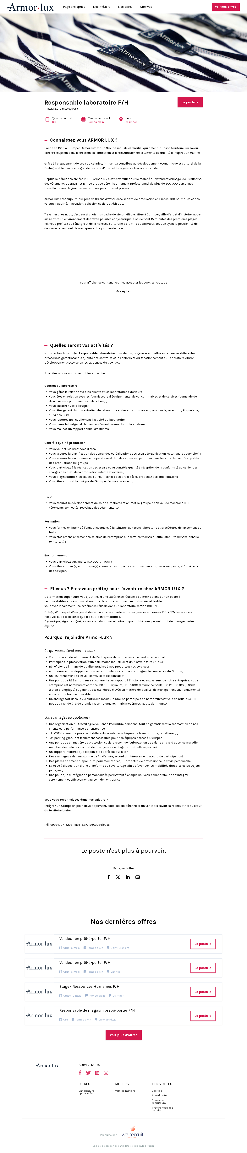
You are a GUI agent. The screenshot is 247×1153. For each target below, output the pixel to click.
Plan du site (159, 1095)
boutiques (182, 199)
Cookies (157, 1090)
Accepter (123, 291)
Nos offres (125, 6)
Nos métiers (101, 6)
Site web (146, 6)
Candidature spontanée (86, 1092)
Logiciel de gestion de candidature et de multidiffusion (124, 1146)
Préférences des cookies (162, 1109)
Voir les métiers (125, 1090)
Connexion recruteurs (159, 1102)
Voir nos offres (225, 6)
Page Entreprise (74, 6)
